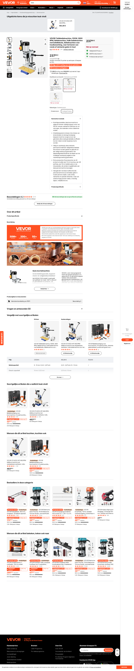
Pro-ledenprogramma (37, 651)
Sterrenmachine (40, 12)
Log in (127, 340)
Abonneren (108, 650)
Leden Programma (36, 648)
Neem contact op (12, 648)
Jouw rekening (11, 657)
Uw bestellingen (11, 654)
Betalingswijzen (11, 662)
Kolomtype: (53, 107)
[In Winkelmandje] (24, 405)
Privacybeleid (59, 654)
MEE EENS (124, 667)
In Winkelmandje (67, 353)
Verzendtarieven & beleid (14, 659)
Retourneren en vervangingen (15, 651)
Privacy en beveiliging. (95, 667)
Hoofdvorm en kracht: (56, 77)
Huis (8, 12)
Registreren (127, 343)
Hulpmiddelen (14, 12)
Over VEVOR (59, 648)
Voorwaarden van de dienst (63, 651)
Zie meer (59, 377)
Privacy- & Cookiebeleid (85, 655)
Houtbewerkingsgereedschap (27, 12)
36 (27, 199)
